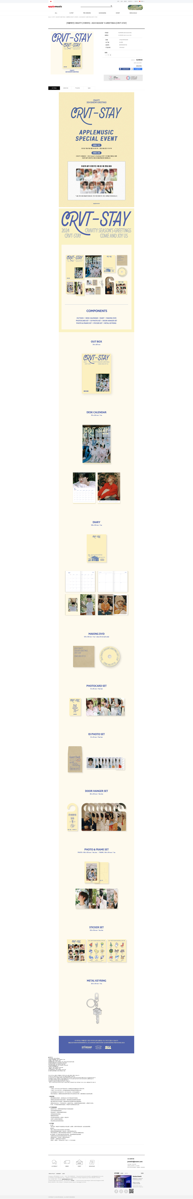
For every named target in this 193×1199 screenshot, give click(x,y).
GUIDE (63, 1173)
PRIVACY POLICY (52, 1173)
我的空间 (130, 1)
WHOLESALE (133, 13)
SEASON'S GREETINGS (60, 17)
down (106, 55)
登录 (118, 1)
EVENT (118, 13)
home (49, 17)
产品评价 (77, 88)
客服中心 (136, 1)
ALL (56, 13)
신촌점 (121, 1173)
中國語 (142, 1)
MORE (142, 1173)
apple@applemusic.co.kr (67, 1179)
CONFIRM (72, 1180)
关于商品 (54, 88)
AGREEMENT (58, 1173)
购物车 (125, 1)
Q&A (89, 88)
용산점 (126, 1173)
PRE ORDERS (87, 13)
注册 (122, 1)
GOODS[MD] (102, 13)
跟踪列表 (65, 88)
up (110, 55)
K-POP (71, 13)
